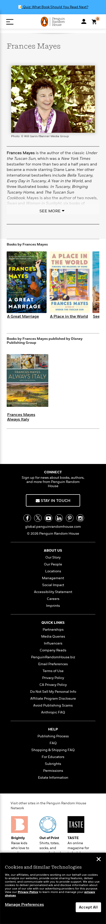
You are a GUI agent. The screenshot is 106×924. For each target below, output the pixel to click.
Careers (53, 598)
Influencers (53, 643)
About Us (53, 550)
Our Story (53, 557)
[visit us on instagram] (80, 518)
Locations (53, 571)
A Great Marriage (23, 316)
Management (53, 578)
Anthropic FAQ (53, 712)
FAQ (53, 743)
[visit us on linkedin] (59, 518)
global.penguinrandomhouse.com (53, 526)
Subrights (53, 763)
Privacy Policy (53, 678)
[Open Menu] (10, 22)
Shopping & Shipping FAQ (53, 750)
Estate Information (53, 777)
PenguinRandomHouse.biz (53, 657)
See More (50, 211)
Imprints (53, 605)
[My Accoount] (84, 21)
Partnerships (53, 629)
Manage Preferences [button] (24, 904)
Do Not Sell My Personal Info (53, 691)
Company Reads (53, 650)
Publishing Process (53, 736)
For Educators (53, 757)
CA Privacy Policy (53, 684)
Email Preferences (53, 664)
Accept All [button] (88, 907)
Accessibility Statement (53, 592)
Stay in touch (55, 500)
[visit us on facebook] (27, 518)
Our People (53, 564)
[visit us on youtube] (48, 518)
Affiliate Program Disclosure (53, 698)
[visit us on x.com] (38, 518)
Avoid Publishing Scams (53, 705)
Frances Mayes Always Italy (21, 417)
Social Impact (53, 585)
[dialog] (53, 888)
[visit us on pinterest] (69, 518)
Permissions (53, 770)
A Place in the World (69, 316)
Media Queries (53, 636)
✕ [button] (99, 859)
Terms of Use (53, 671)
